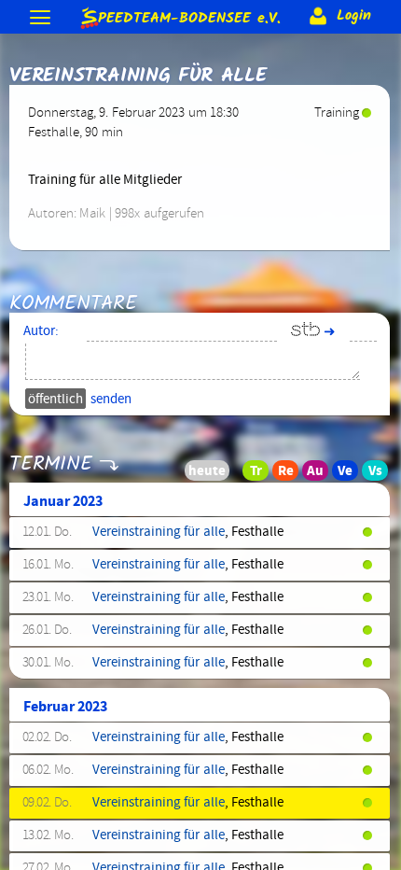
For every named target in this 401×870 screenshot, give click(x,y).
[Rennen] (290, 475)
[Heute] (231, 475)
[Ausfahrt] (320, 475)
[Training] (261, 475)
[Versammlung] (380, 475)
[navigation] (42, 19)
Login (351, 15)
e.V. (189, 16)
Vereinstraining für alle (158, 532)
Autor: (41, 331)
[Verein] (350, 475)
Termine (50, 464)
